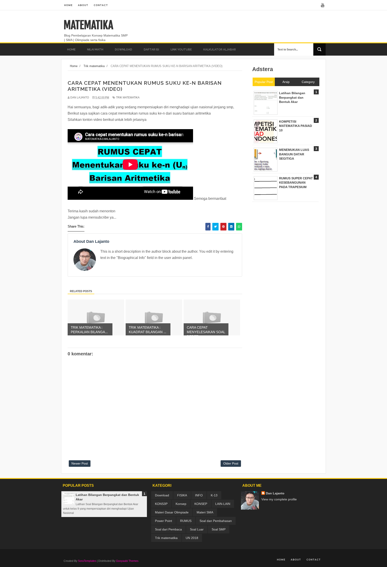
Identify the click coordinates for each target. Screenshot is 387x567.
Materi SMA (205, 512)
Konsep (181, 504)
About (83, 5)
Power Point (163, 521)
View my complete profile (279, 499)
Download (162, 495)
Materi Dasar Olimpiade (172, 512)
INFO (199, 495)
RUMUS (185, 521)
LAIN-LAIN (222, 504)
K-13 (214, 495)
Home (68, 5)
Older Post (230, 463)
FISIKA (182, 495)
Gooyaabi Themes (127, 561)
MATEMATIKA (88, 25)
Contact (101, 5)
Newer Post (79, 463)
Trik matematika (128, 97)
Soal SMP (219, 529)
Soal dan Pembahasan (216, 521)
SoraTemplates (87, 561)
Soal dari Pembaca (168, 529)
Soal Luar (197, 529)
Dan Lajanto (275, 493)
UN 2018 (192, 538)
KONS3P (161, 504)
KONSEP (200, 504)
